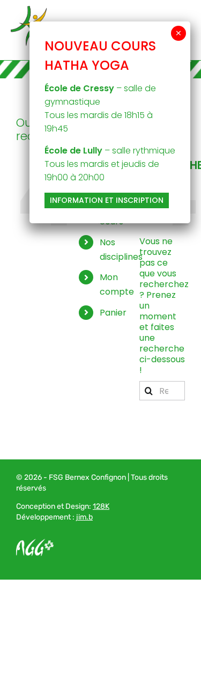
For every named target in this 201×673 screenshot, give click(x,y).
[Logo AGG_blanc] (35, 543)
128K (101, 506)
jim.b (84, 517)
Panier (113, 312)
